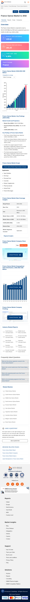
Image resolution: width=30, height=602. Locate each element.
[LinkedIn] (7, 484)
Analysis (9, 456)
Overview (3, 20)
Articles (8, 533)
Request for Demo (24, 11)
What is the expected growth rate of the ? (13, 374)
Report (9, 450)
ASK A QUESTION (15, 440)
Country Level (9, 515)
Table (17, 245)
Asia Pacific (9, 509)
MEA (7, 512)
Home (2, 6)
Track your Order (10, 552)
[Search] (26, 2)
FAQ (7, 562)
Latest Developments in (13, 458)
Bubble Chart (23, 245)
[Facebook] (17, 484)
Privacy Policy (9, 560)
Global (7, 502)
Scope (13, 20)
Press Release (10, 528)
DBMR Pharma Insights (12, 581)
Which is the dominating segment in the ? (13, 380)
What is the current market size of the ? (14, 368)
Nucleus (6, 6)
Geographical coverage (8, 75)
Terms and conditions (11, 557)
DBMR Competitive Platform (13, 584)
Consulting (8, 578)
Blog (7, 525)
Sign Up (15, 11)
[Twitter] (12, 484)
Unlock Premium (14, 254)
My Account (9, 555)
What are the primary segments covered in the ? (13, 362)
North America (9, 507)
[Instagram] (22, 484)
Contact (8, 539)
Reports (9, 20)
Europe (8, 504)
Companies (19, 20)
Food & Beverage (12, 6)
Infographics (9, 531)
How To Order (9, 549)
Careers (8, 536)
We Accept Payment (15, 594)
